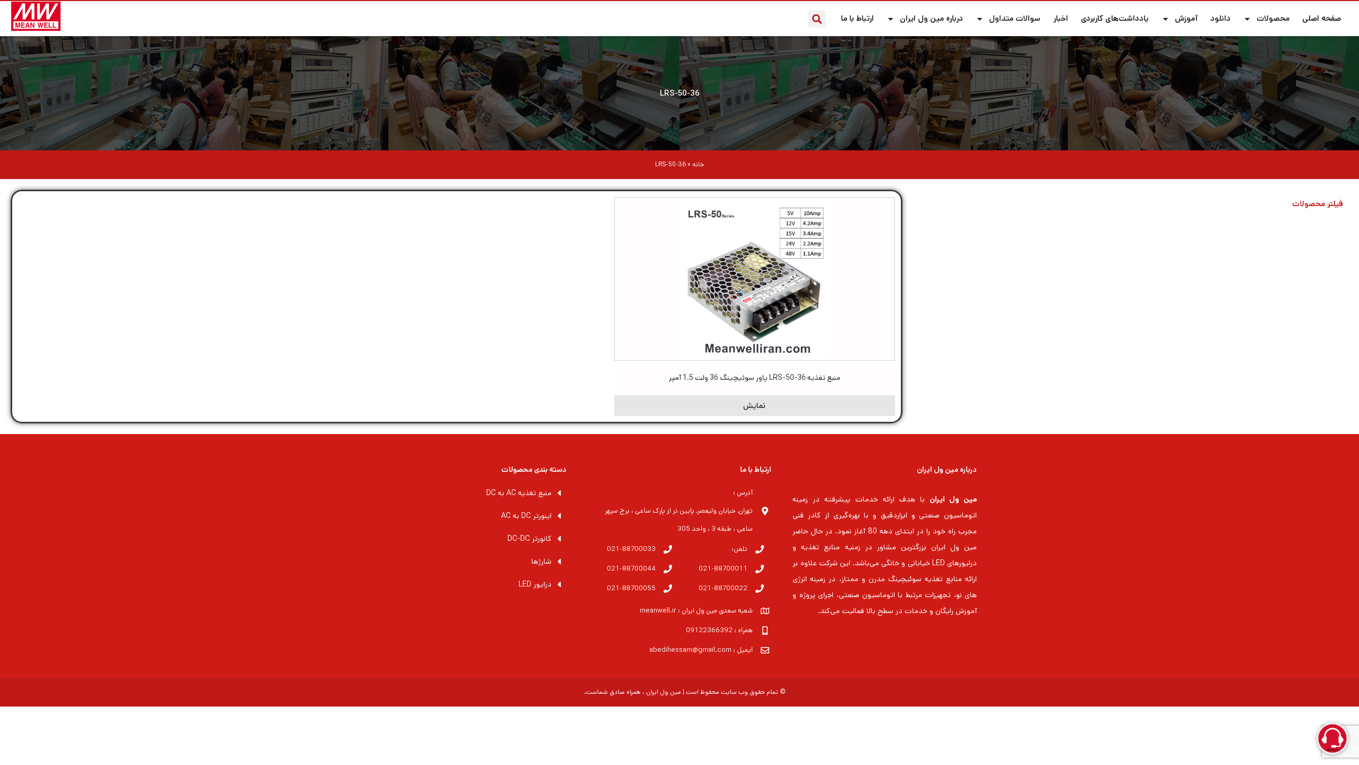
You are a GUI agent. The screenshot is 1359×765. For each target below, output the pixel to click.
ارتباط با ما (857, 18)
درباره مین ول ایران (931, 18)
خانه (698, 164)
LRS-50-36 (680, 93)
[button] (816, 19)
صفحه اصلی (1321, 18)
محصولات (1273, 18)
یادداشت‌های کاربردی (1115, 18)
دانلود (1220, 18)
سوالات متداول (1014, 18)
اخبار (1060, 18)
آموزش (1186, 18)
